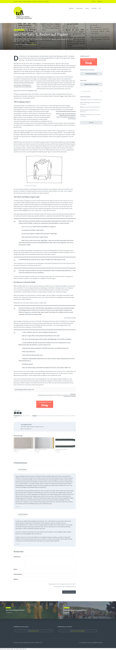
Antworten (17, 506)
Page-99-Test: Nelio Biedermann (95, 99)
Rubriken (71, 8)
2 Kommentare (33, 44)
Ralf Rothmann (62, 415)
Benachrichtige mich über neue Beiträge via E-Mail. (64, 586)
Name (16, 569)
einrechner (63, 130)
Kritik (57, 415)
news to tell (40, 1)
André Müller (41, 415)
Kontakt (20, 1)
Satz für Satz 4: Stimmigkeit (61, 449)
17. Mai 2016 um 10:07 (22, 470)
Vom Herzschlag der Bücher (15, 610)
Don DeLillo (46, 415)
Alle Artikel (24, 428)
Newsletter (37, 642)
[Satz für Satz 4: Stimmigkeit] (65, 443)
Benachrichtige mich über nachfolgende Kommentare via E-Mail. (62, 584)
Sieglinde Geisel (19, 44)
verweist (42, 142)
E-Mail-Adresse (18, 574)
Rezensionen (79, 8)
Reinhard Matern (23, 514)
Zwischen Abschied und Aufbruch (75, 610)
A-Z (99, 8)
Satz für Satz (21, 29)
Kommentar (17, 556)
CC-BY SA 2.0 (73, 395)
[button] (15, 413)
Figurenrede (52, 415)
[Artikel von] (15, 44)
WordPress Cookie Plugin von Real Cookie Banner (13, 649)
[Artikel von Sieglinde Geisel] (17, 426)
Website (29, 428)
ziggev (62, 96)
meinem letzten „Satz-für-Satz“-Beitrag (50, 56)
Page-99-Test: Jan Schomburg (20, 449)
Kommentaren (34, 56)
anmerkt (25, 208)
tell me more (34, 1)
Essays (87, 8)
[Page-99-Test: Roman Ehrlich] (44, 443)
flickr (66, 395)
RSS (41, 642)
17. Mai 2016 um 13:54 (22, 515)
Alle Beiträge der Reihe (24, 389)
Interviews (94, 8)
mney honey (46, 1)
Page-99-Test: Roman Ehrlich (40, 449)
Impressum (16, 1)
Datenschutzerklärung (27, 1)
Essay (15, 29)
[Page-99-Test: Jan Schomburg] (23, 443)
